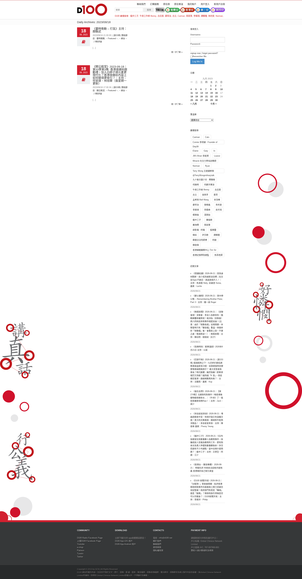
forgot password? (210, 53)
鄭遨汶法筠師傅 (200, 240)
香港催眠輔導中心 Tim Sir (204, 250)
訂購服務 (154, 4)
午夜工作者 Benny (148, 16)
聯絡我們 (141, 4)
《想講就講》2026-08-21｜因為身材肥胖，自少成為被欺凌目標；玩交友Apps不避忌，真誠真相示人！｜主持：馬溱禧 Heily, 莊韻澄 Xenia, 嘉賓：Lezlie (206, 279)
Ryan (207, 166)
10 (221, 89)
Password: (195, 44)
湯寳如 (207, 215)
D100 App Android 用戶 (125, 544)
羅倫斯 (209, 220)
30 (216, 100)
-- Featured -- (112, 38)
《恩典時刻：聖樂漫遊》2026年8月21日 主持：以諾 (206, 348)
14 (206, 93)
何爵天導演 (209, 184)
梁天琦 (219, 210)
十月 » (213, 103)
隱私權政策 (158, 550)
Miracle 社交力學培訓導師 (204, 161)
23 (216, 96)
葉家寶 (189, 16)
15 (211, 93)
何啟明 (196, 184)
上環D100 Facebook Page (89, 541)
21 (206, 96)
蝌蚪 (195, 235)
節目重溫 (178, 4)
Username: (195, 34)
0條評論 (98, 41)
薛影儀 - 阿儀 (199, 230)
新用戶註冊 (219, 4)
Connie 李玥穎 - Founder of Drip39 (205, 142)
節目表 (166, 4)
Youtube (80, 544)
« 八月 (193, 103)
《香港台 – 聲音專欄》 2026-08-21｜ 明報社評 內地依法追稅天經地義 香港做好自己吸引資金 (206, 467)
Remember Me (199, 56)
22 (211, 96)
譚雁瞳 (204, 16)
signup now (195, 53)
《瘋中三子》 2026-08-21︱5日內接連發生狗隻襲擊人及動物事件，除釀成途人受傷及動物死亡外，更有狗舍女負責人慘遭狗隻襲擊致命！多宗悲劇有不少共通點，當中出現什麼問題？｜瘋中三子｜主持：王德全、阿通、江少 (206, 445)
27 (201, 100)
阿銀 (214, 240)
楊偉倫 (196, 215)
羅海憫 (196, 225)
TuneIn (80, 553)
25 (191, 100)
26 (196, 100)
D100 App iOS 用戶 (124, 541)
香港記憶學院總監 (201, 255)
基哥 (216, 194)
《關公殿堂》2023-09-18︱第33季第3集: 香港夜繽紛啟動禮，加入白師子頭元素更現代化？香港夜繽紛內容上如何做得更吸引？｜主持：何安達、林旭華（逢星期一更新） (110, 75)
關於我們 (157, 541)
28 (206, 100)
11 (191, 93)
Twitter (80, 557)
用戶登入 (205, 4)
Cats (207, 137)
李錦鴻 (196, 16)
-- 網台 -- (123, 38)
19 (196, 96)
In (214, 151)
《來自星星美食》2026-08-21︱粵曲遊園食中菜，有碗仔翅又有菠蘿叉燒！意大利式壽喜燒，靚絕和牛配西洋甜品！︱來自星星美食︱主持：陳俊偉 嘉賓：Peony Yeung (206, 419)
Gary (206, 151)
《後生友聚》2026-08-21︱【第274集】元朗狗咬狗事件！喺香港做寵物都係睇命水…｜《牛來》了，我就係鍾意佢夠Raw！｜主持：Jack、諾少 (206, 397)
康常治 (168, 16)
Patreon (80, 550)
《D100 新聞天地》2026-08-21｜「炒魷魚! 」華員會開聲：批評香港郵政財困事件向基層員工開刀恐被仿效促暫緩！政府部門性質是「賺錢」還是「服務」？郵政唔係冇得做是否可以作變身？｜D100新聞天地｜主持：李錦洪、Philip (206, 490)
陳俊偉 (196, 245)
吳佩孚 (205, 194)
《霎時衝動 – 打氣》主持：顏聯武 (110, 30)
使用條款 (157, 547)
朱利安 (211, 16)
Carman (181, 16)
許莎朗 (205, 235)
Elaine (195, 151)
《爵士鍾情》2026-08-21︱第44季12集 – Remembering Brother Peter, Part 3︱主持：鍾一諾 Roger (206, 299)
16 (216, 93)
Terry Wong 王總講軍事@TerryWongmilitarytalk (203, 171)
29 (211, 100)
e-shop (80, 547)
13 (201, 93)
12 (196, 93)
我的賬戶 (191, 4)
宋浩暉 (217, 200)
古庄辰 (161, 16)
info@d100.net (165, 538)
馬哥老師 (218, 255)
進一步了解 (176, 52)
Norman (219, 16)
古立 (174, 16)
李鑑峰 (207, 210)
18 (191, 96)
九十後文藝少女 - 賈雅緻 (204, 179)
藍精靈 (213, 230)
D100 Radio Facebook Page (90, 538)
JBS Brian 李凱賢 (201, 156)
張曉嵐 (207, 205)
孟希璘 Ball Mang (201, 200)
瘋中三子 (134, 16)
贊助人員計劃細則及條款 (202, 550)
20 (201, 96)
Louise (217, 156)
